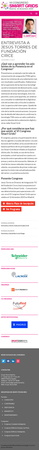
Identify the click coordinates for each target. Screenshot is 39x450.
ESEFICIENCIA (9, 407)
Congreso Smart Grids (11, 435)
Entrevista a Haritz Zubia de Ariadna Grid (15, 224)
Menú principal (36, 13)
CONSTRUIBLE (9, 403)
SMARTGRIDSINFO (10, 415)
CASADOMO (8, 400)
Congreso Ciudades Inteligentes (15, 424)
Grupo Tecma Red (11, 384)
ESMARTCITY (9, 411)
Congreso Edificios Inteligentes (14, 432)
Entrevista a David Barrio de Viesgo (13, 232)
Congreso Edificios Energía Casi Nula (16, 428)
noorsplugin (25, 445)
